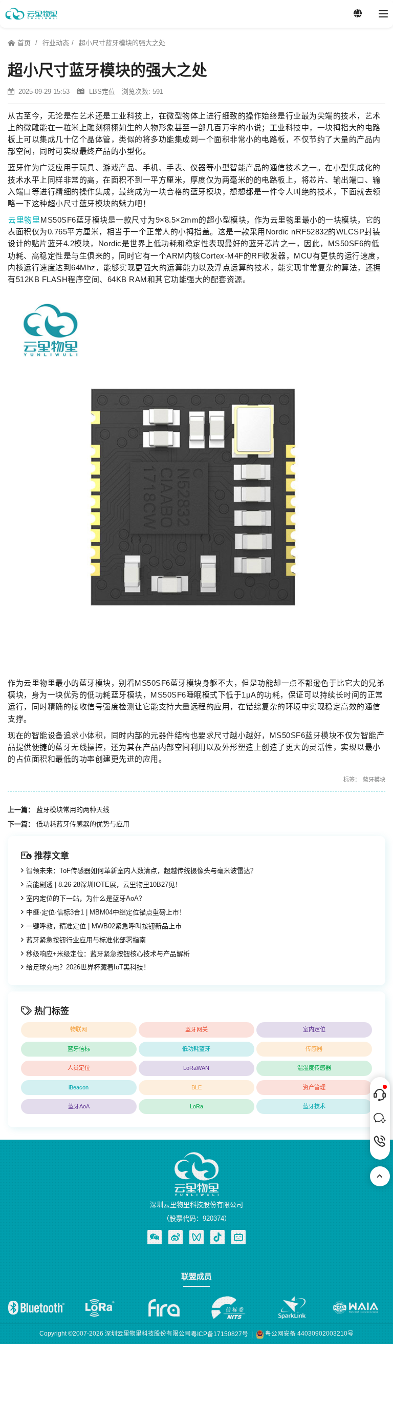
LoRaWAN (196, 1068)
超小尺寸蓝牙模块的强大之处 (122, 43)
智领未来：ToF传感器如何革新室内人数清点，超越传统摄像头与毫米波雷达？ (141, 870)
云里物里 (24, 220)
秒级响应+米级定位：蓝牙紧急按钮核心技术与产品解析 (108, 954)
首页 (24, 43)
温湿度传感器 (314, 1068)
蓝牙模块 (374, 780)
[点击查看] (175, 1237)
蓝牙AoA (79, 1106)
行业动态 (55, 43)
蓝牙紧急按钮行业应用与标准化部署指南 (86, 940)
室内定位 (314, 1029)
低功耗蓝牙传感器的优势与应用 (82, 824)
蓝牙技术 (314, 1106)
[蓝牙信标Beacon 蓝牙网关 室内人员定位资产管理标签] (31, 14)
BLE (196, 1087)
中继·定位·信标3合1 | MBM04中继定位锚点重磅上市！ (106, 912)
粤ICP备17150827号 (219, 1333)
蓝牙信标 (79, 1049)
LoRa (196, 1106)
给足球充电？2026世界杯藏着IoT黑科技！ (88, 967)
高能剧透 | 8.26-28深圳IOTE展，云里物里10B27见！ (104, 884)
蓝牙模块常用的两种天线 (73, 809)
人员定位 (79, 1068)
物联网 (78, 1029)
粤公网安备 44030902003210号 (309, 1333)
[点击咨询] (380, 1095)
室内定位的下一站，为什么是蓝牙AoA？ (85, 898)
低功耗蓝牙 (196, 1049)
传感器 (313, 1049)
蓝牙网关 (196, 1029)
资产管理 (314, 1087)
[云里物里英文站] (358, 14)
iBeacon (79, 1087)
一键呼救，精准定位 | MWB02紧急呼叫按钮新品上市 (104, 926)
